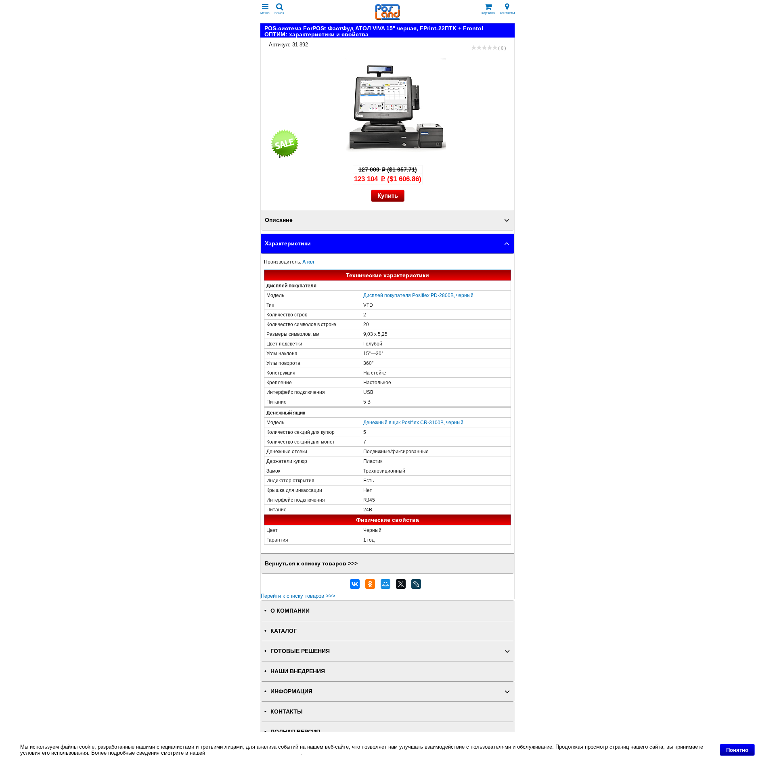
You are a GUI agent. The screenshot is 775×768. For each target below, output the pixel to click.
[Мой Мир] (385, 586)
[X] (401, 586)
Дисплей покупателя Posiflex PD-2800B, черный (418, 295)
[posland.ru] (387, 18)
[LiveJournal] (416, 586)
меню (265, 13)
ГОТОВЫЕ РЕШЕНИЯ (300, 651)
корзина (488, 13)
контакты (507, 13)
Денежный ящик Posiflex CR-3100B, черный (413, 422)
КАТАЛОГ (283, 631)
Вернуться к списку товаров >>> (311, 564)
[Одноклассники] (370, 586)
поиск (279, 13)
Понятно (737, 750)
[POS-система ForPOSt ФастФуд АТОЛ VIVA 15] (395, 157)
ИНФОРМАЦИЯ (291, 691)
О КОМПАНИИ (290, 611)
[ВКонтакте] (355, 586)
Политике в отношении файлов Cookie (253, 753)
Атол (308, 261)
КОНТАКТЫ (286, 712)
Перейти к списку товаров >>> (298, 596)
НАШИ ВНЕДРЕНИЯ (297, 671)
